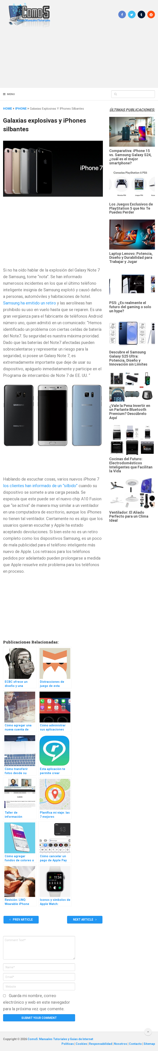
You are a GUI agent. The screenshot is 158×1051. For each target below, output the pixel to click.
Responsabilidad (101, 1043)
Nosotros (121, 1043)
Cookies (82, 1043)
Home (7, 108)
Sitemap (149, 1043)
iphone (21, 108)
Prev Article (22, 919)
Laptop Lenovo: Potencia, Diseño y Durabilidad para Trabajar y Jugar (131, 257)
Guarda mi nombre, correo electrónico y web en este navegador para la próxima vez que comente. (36, 1002)
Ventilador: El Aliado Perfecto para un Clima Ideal (128, 516)
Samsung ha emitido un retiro (29, 303)
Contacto (135, 1043)
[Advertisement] (79, 57)
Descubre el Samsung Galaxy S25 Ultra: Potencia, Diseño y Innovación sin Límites (128, 358)
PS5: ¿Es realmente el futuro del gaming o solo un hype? (130, 307)
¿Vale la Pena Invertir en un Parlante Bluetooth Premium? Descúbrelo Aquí (129, 411)
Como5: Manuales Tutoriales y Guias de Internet (60, 1039)
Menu (11, 94)
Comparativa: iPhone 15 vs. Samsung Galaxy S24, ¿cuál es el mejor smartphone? (130, 157)
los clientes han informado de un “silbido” (40, 485)
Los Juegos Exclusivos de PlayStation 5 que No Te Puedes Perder (131, 208)
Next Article (83, 919)
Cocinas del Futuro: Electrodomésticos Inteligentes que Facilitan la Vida (130, 465)
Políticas (68, 1043)
